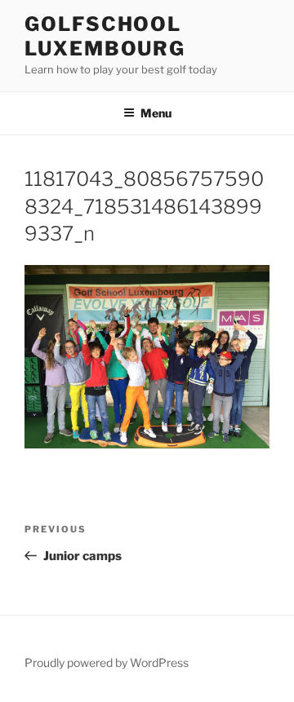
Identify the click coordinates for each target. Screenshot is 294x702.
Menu (156, 113)
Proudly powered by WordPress (106, 662)
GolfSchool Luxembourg (104, 36)
